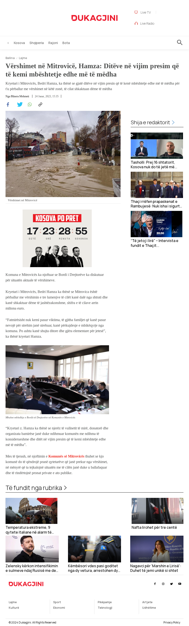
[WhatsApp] (29, 104)
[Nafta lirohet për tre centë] (157, 511)
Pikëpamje (105, 602)
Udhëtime (149, 608)
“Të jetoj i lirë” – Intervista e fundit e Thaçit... (154, 243)
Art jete (147, 602)
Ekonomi (59, 608)
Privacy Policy (171, 622)
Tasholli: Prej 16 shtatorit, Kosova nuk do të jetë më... (154, 165)
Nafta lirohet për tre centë (154, 527)
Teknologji (105, 608)
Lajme (23, 58)
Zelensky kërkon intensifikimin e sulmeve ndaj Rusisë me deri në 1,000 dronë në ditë (32, 568)
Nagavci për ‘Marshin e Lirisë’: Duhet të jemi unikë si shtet (155, 568)
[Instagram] (163, 584)
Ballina (10, 58)
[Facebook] (7, 104)
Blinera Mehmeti (20, 96)
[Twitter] (18, 104)
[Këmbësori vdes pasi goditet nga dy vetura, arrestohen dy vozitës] (94, 549)
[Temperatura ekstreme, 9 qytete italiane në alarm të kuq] (31, 511)
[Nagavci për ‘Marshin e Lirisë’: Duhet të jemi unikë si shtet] (156, 549)
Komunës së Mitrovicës (65, 456)
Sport (57, 602)
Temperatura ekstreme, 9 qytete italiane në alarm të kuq (29, 530)
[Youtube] (179, 584)
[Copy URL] (39, 104)
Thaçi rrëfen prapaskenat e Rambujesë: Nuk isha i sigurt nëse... (155, 204)
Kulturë (14, 608)
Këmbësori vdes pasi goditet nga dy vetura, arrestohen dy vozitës (93, 568)
